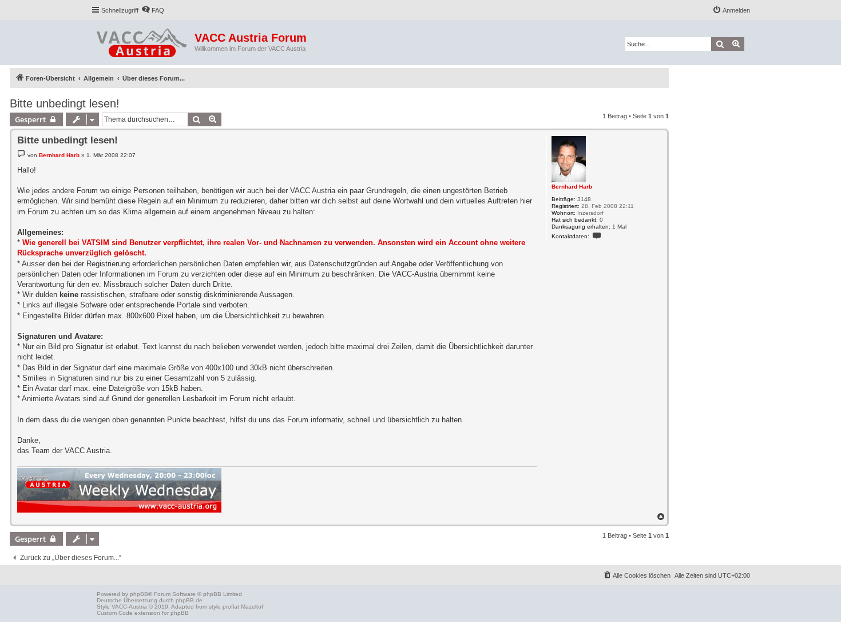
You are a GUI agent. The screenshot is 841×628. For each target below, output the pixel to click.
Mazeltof (252, 606)
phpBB (139, 594)
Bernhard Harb (572, 186)
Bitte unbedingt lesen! (65, 103)
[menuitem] (152, 10)
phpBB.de (189, 600)
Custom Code (115, 613)
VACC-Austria (129, 606)
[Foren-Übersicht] (143, 40)
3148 (584, 199)
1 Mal (619, 226)
